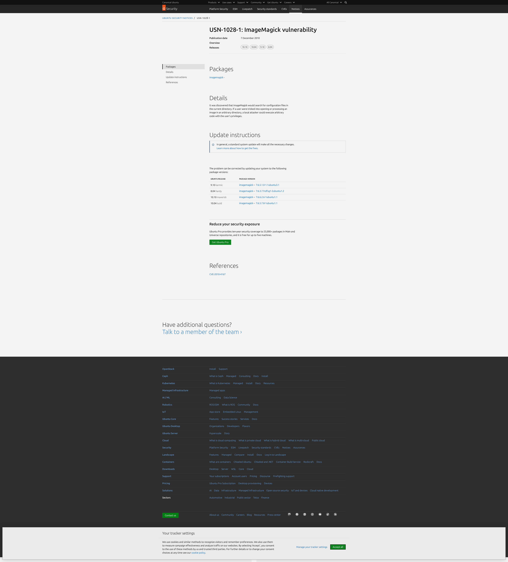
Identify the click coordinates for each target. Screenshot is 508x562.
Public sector (244, 497)
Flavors (246, 426)
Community (244, 404)
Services (244, 419)
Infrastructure (228, 490)
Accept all (338, 547)
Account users (239, 476)
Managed (231, 376)
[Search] (345, 2)
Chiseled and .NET (263, 461)
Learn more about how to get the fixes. (237, 148)
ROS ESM (214, 404)
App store (214, 411)
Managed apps (217, 390)
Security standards (267, 9)
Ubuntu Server (170, 433)
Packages (171, 66)
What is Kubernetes (219, 383)
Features (214, 419)
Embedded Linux (232, 411)
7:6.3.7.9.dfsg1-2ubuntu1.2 (270, 191)
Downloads (168, 469)
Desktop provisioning (249, 483)
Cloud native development (324, 490)
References (172, 82)
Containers (168, 461)
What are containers (220, 461)
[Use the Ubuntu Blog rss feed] (336, 515)
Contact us (170, 515)
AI (210, 490)
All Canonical (333, 2)
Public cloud (318, 440)
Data (216, 490)
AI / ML (166, 397)
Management (251, 411)
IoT (164, 411)
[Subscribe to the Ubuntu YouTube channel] (320, 515)
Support (223, 369)
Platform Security (218, 9)
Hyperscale (215, 433)
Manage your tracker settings (311, 547)
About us (214, 514)
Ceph (165, 376)
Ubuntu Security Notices (177, 18)
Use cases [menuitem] (227, 2)
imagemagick (216, 77)
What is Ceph (216, 376)
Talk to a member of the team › (202, 331)
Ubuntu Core (169, 419)
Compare (239, 454)
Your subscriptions (219, 476)
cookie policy (198, 552)
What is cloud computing (222, 440)
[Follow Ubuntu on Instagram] (313, 515)
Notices (296, 9)
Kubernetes (168, 383)
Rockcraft (308, 461)
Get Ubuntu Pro (220, 242)
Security (166, 447)
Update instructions (176, 77)
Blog (249, 514)
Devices (268, 483)
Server (224, 469)
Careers (240, 514)
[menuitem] (334, 2)
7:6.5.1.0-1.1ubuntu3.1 (267, 184)
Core (241, 469)
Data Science (230, 397)
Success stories (229, 419)
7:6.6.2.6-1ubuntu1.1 (266, 197)
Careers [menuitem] (287, 2)
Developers (233, 426)
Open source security (277, 490)
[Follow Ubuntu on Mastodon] (290, 515)
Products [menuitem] (212, 2)
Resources (269, 383)
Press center (274, 514)
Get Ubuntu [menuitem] (272, 2)
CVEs (284, 9)
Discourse (265, 476)
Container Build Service (288, 461)
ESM (235, 9)
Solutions (167, 490)
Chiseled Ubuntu (242, 461)
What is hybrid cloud (275, 440)
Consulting (244, 376)
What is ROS (228, 404)
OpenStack (168, 369)
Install (212, 369)
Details (169, 72)
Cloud (165, 440)
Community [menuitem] (256, 2)
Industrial (230, 497)
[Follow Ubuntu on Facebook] (297, 515)
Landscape (168, 454)
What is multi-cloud (299, 440)
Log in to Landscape (275, 454)
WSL (233, 469)
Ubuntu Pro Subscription (222, 483)
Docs (256, 376)
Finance (265, 497)
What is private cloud (250, 440)
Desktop (214, 469)
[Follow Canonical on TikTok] (328, 515)
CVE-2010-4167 (217, 274)
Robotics (167, 404)
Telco (256, 497)
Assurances (310, 9)
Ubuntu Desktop (171, 426)
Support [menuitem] (241, 2)
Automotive (215, 497)
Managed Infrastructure (251, 490)
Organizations (216, 426)
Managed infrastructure (175, 390)
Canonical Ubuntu (170, 2)
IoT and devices (299, 490)
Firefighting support (283, 476)
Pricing (253, 476)
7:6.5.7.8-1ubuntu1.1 (266, 203)
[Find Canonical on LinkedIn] (305, 515)
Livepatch (247, 9)
